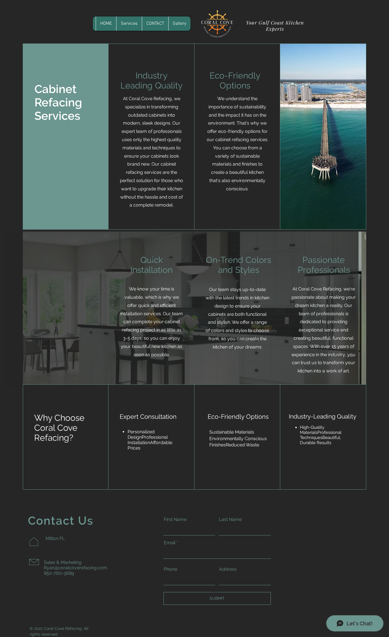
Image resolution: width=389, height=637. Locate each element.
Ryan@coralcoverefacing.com (75, 567)
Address (228, 569)
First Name (175, 519)
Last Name (230, 519)
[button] (129, 24)
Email (169, 543)
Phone (170, 569)
